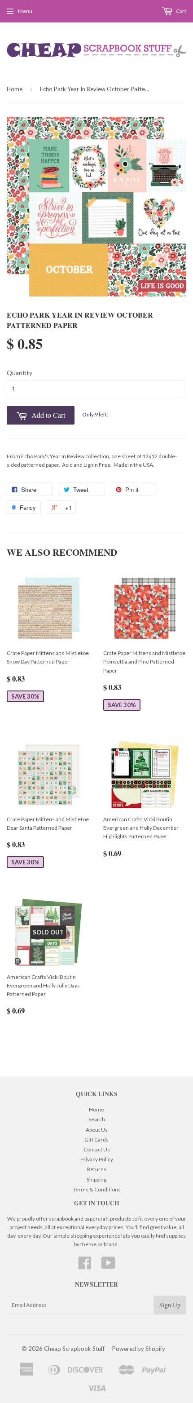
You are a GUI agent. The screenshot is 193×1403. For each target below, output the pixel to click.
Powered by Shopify (138, 1348)
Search (96, 1119)
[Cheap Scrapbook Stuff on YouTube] (108, 1266)
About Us (97, 1129)
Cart (180, 11)
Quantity (19, 372)
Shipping (96, 1179)
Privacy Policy (96, 1159)
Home (14, 89)
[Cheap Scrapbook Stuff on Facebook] (85, 1266)
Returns (96, 1169)
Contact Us (96, 1149)
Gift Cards (96, 1139)
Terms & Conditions (97, 1189)
